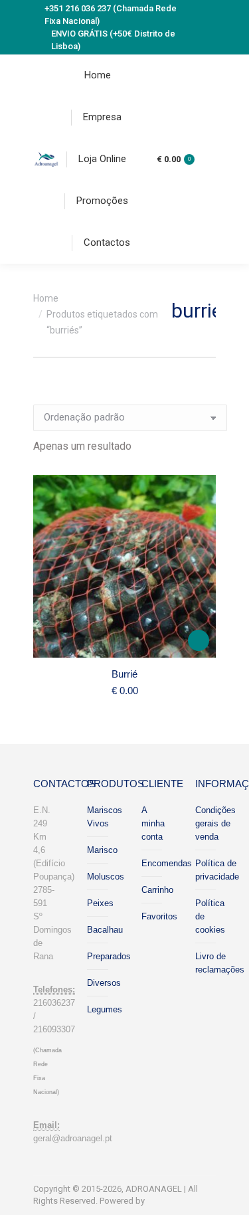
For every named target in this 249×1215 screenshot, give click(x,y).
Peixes (100, 903)
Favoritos (159, 916)
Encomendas (166, 863)
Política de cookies (210, 916)
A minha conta (153, 823)
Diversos (104, 983)
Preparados (109, 956)
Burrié (124, 674)
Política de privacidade (217, 870)
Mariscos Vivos (104, 816)
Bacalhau (105, 930)
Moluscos (105, 877)
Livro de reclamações (219, 963)
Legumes (104, 1009)
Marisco (102, 850)
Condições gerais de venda (215, 823)
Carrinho (157, 890)
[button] (198, 640)
